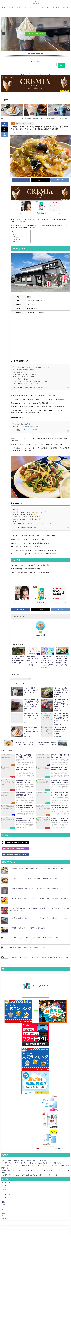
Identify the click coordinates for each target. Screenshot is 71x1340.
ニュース (11, 7)
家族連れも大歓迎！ (19, 238)
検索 (61, 65)
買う (36, 7)
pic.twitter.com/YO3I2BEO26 (31, 426)
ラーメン (26, 123)
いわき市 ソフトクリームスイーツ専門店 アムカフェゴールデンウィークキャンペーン (29, 1175)
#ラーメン (35, 523)
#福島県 (29, 523)
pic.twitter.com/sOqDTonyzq (47, 523)
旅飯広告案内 (66, 7)
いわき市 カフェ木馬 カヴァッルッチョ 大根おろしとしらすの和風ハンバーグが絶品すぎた (31, 1163)
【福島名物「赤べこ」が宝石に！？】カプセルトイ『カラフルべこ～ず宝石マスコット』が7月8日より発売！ (39, 957)
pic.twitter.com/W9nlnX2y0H (30, 383)
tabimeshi (40, 635)
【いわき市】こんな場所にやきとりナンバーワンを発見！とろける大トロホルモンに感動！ (35, 937)
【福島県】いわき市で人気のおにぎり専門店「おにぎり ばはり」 (27, 928)
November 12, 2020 (32, 430)
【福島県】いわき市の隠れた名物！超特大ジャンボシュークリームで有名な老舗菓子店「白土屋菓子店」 (38, 868)
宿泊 (3, 1204)
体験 (48, 7)
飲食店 (4, 1218)
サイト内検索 (35, 61)
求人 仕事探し (27, 7)
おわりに (15, 241)
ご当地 (4, 1190)
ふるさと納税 (6, 1194)
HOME (3, 7)
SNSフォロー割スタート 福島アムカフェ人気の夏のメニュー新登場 (28, 947)
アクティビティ (7, 1183)
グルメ (18, 7)
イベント (5, 1185)
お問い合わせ (56, 7)
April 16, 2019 (38, 527)
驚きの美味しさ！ (19, 239)
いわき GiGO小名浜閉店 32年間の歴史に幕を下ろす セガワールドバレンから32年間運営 (34, 888)
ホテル (4, 1197)
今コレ (4, 1199)
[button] (35, 34)
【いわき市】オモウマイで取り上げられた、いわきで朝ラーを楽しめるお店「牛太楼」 (33, 878)
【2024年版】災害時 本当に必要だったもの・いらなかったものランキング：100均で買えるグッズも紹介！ (39, 898)
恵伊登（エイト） (18, 234)
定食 (32, 123)
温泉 (3, 1211)
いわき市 (19, 123)
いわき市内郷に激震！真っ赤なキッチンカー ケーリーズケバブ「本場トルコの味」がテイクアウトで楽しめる (40, 918)
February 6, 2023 (40, 387)
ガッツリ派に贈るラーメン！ (22, 236)
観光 (42, 7)
